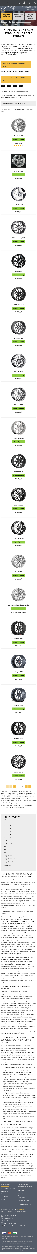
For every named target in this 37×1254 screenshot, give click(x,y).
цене (2, 111)
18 (18, 103)
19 (20, 103)
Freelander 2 (8, 844)
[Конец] (29, 786)
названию (29, 109)
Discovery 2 (7, 826)
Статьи (20, 1193)
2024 (9, 71)
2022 (21, 71)
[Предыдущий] (10, 786)
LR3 (5, 850)
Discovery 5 (7, 835)
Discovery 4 (7, 832)
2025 (3, 71)
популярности (18, 109)
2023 (15, 71)
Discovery (7, 823)
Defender (7, 820)
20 (22, 103)
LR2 (5, 847)
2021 (27, 71)
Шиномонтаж (6, 1194)
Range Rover (8, 856)
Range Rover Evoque (10, 859)
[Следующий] (26, 786)
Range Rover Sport (9, 862)
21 (24, 103)
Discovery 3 (7, 829)
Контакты (4, 1191)
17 (16, 103)
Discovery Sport (8, 838)
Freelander (7, 841)
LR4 (5, 853)
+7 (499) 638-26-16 (28, 7)
